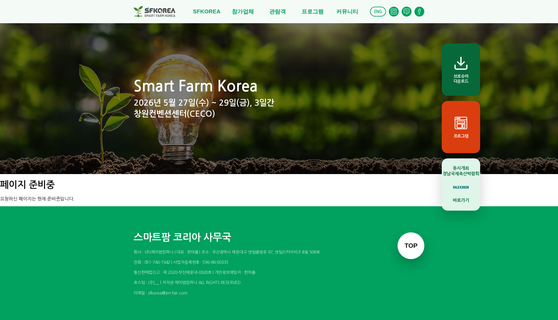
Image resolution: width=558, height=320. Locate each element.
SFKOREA (207, 11)
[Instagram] (394, 12)
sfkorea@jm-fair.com (167, 293)
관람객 (277, 11)
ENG (378, 12)
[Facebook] (419, 12)
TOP (411, 245)
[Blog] (407, 12)
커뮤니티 (347, 11)
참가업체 (243, 11)
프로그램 (313, 11)
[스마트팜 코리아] (158, 11)
